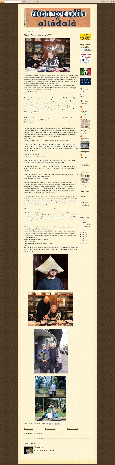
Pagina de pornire (50, 429)
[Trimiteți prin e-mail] (47, 424)
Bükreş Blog (84, 157)
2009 (83, 243)
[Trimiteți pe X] (53, 424)
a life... (82, 109)
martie (85, 222)
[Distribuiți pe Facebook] (56, 424)
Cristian (39, 447)
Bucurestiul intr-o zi (85, 95)
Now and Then (84, 164)
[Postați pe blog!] (50, 424)
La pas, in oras (84, 191)
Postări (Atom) (37, 433)
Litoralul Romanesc (85, 165)
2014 (83, 232)
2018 (83, 220)
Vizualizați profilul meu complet (44, 450)
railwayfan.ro (83, 96)
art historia (84, 119)
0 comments (42, 423)
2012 (83, 236)
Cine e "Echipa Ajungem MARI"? (87, 226)
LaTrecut (83, 196)
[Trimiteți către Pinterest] (58, 424)
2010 (83, 241)
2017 (83, 230)
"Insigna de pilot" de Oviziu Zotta (85, 112)
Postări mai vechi (72, 429)
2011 (83, 239)
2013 (83, 234)
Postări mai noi (28, 429)
